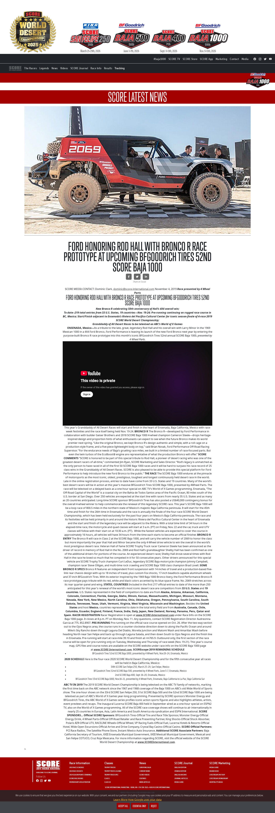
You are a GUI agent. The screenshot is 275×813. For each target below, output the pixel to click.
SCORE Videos (144, 774)
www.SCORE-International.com (155, 615)
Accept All (123, 806)
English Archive (180, 774)
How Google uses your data (145, 799)
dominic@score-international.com (133, 289)
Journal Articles (181, 778)
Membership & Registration (79, 782)
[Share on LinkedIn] (146, 277)
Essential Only (139, 806)
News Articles (144, 782)
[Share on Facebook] (129, 277)
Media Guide (178, 782)
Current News (144, 771)
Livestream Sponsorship (218, 778)
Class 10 (107, 782)
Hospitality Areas (216, 782)
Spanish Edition (180, 771)
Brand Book (214, 771)
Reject (154, 806)
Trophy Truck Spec (111, 774)
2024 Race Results (76, 771)
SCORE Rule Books (76, 778)
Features (142, 778)
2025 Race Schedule (76, 767)
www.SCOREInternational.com (156, 742)
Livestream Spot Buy (217, 774)
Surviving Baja (145, 767)
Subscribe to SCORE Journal (47, 772)
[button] (30, 67)
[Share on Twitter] (137, 277)
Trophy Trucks (110, 767)
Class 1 (107, 778)
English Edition (180, 767)
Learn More (120, 799)
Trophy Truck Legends (112, 771)
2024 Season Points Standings (80, 774)
